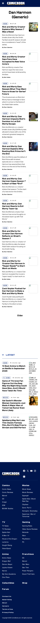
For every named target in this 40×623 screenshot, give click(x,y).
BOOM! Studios (7, 508)
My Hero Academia (9, 574)
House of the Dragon (9, 539)
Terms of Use (7, 609)
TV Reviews (6, 529)
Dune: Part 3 (26, 508)
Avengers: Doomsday (30, 511)
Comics (6, 485)
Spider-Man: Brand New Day (29, 500)
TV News (5, 526)
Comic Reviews (7, 492)
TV (3, 522)
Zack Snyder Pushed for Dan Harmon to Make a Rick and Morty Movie (14, 291)
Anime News (6, 558)
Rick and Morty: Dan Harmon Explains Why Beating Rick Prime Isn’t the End (13, 150)
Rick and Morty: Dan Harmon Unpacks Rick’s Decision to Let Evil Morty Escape (13, 120)
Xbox (24, 535)
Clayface (25, 504)
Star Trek (25, 567)
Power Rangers (27, 571)
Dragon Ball (6, 561)
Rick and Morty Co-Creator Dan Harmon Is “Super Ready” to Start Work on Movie (13, 264)
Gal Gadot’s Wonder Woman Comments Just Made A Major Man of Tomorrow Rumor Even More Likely (13, 405)
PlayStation (26, 539)
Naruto (4, 571)
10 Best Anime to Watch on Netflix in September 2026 (13, 368)
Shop (24, 583)
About (4, 603)
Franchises (28, 554)
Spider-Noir (6, 532)
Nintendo (25, 532)
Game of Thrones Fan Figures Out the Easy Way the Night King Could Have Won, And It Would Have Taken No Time (14, 386)
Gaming (26, 522)
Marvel (4, 495)
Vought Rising (7, 545)
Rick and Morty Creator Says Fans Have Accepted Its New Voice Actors (13, 60)
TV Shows (6, 378)
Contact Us (6, 596)
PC (23, 542)
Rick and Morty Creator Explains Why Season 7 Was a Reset (13, 29)
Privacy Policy (8, 612)
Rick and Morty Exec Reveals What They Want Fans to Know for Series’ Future (14, 90)
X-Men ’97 (5, 535)
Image (4, 502)
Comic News (6, 489)
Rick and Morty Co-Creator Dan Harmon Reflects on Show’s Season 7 (12, 235)
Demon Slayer (7, 564)
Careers (5, 606)
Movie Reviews (27, 492)
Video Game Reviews (30, 529)
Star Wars (25, 564)
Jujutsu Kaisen (7, 567)
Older (20, 315)
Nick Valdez (7, 77)
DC (3, 499)
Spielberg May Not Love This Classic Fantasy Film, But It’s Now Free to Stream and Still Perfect (14, 424)
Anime (5, 24)
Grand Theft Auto (28, 574)
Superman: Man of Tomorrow (29, 515)
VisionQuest (6, 548)
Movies (5, 397)
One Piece (6, 577)
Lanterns (5, 542)
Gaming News (27, 526)
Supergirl (25, 495)
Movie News (26, 489)
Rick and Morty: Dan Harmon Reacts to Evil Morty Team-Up (12, 206)
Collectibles (8, 583)
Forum (5, 589)
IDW (3, 505)
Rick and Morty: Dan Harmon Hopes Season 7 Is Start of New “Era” (14, 181)
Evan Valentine (8, 47)
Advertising (7, 600)
